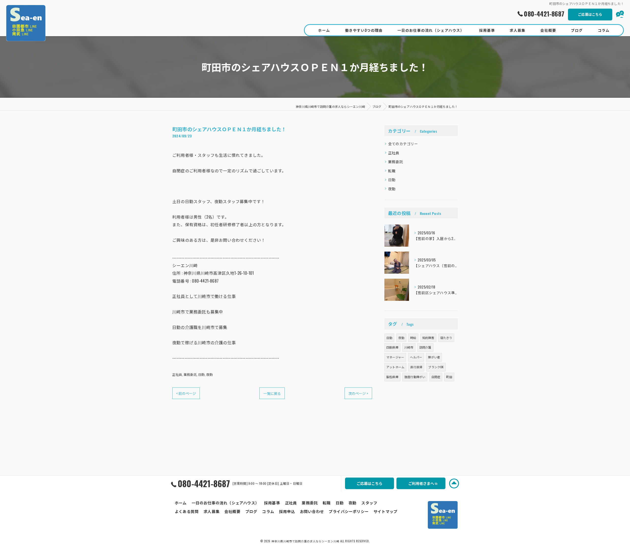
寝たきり (446, 338)
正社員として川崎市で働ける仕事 (204, 296)
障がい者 (434, 357)
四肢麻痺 (392, 347)
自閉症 (436, 377)
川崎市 (408, 347)
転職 (391, 170)
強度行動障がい (414, 377)
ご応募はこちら (590, 14)
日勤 (201, 374)
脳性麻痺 (392, 377)
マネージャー (395, 357)
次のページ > (358, 393)
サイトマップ (385, 511)
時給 (413, 338)
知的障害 (428, 338)
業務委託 (190, 374)
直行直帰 (416, 367)
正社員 (177, 374)
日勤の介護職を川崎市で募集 (199, 327)
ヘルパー (416, 357)
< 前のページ (186, 393)
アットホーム (395, 367)
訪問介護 (425, 347)
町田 (449, 377)
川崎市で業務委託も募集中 (197, 311)
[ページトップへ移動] (454, 483)
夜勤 (209, 374)
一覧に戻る (272, 393)
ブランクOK (435, 367)
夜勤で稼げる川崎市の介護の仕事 (204, 342)
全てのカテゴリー (403, 143)
